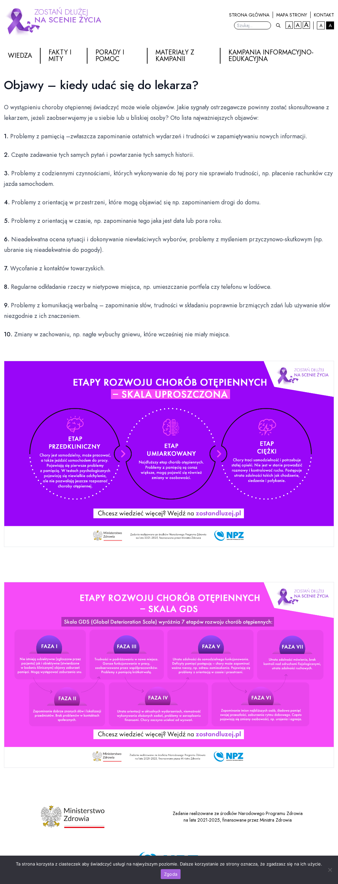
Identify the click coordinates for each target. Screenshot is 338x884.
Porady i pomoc (109, 56)
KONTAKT (324, 15)
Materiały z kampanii (174, 56)
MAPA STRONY (291, 15)
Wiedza (20, 55)
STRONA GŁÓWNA (249, 15)
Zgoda (170, 874)
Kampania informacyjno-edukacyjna (271, 56)
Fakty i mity (60, 56)
